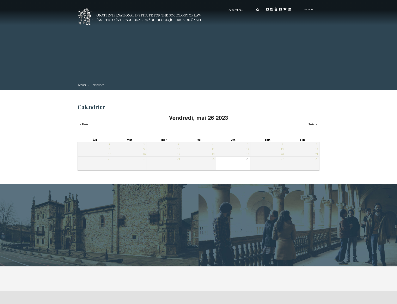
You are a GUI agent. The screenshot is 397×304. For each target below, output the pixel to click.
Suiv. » (312, 124)
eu (309, 9)
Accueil (82, 85)
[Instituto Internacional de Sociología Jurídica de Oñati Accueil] (140, 15)
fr (315, 9)
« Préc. (85, 124)
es (305, 9)
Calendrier (97, 85)
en (312, 9)
